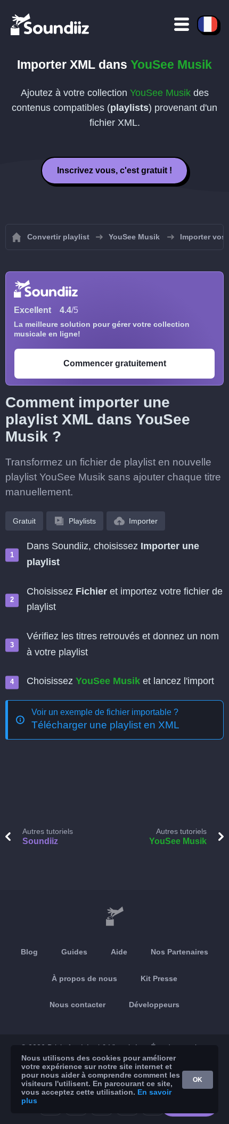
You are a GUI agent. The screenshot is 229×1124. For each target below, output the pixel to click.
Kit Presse (159, 978)
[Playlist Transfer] (51, 24)
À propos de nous (84, 978)
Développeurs (154, 1004)
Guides (74, 952)
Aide (119, 952)
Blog (29, 952)
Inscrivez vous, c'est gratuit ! (114, 170)
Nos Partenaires (179, 952)
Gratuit (24, 521)
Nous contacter (77, 1004)
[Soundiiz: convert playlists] (114, 916)
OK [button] (197, 1079)
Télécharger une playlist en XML (105, 724)
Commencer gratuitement (114, 363)
